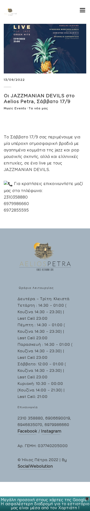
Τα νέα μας (38, 108)
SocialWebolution (35, 466)
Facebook (27, 431)
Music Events (15, 108)
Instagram (51, 431)
